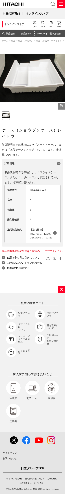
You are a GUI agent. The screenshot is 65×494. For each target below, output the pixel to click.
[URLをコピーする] (48, 258)
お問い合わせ (10, 458)
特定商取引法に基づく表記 (32, 483)
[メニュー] (61, 4)
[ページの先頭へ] (61, 289)
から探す (49, 33)
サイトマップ (10, 453)
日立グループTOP (32, 468)
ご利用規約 (52, 479)
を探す (11, 33)
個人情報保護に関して (35, 479)
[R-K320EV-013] (6, 115)
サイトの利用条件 (14, 479)
